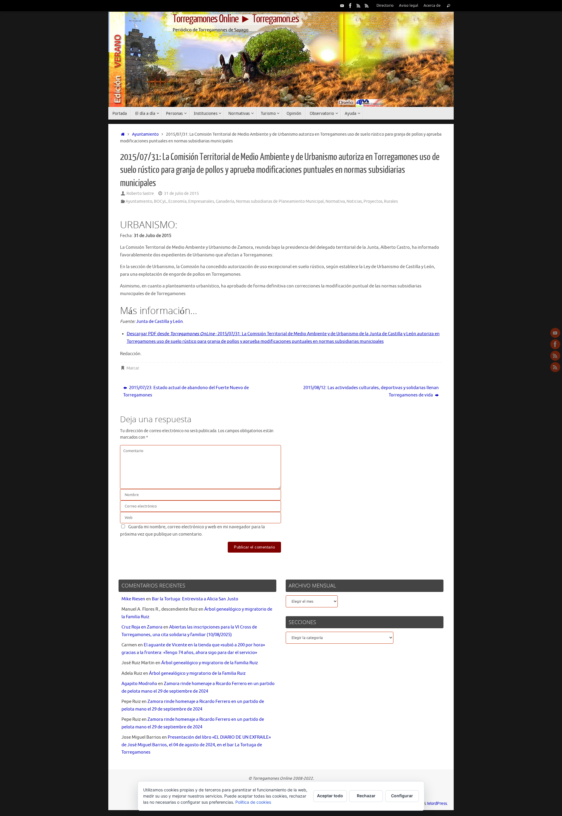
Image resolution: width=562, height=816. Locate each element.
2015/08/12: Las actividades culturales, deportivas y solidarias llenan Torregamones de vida (371, 391)
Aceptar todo (330, 795)
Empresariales (201, 201)
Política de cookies (253, 802)
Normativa (335, 201)
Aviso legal (408, 5)
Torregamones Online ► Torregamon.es (236, 19)
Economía (177, 201)
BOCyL (160, 201)
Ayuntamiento (145, 134)
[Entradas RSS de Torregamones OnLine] (358, 5)
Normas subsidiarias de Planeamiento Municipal (280, 201)
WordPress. (437, 803)
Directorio (385, 5)
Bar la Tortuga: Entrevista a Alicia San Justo (195, 599)
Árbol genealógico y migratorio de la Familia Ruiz (209, 663)
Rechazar (366, 795)
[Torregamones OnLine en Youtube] (342, 5)
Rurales (391, 201)
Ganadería (225, 201)
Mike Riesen (133, 599)
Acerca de (432, 5)
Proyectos (373, 201)
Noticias (354, 201)
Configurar (402, 795)
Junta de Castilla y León (159, 321)
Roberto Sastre (140, 193)
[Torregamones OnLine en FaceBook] (350, 5)
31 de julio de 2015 (181, 193)
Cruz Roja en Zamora (141, 627)
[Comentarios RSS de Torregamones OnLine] (367, 5)
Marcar (132, 368)
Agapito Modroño (139, 683)
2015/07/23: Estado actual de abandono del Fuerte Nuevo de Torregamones (186, 391)
